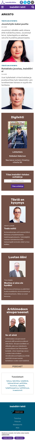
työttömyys (24, 388)
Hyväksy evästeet (8, 438)
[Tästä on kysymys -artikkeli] (17, 214)
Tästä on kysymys (9, 21)
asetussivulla (5, 434)
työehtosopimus (12, 388)
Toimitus (17, 418)
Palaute (17, 421)
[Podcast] (17, 324)
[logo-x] (25, 2)
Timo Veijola (8, 280)
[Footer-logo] (17, 412)
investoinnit (17, 390)
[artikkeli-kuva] (17, 51)
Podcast (17, 366)
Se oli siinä (11, 335)
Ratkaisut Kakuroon (17, 156)
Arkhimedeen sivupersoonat (18, 310)
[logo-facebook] (21, 2)
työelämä (24, 381)
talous (9, 381)
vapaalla (21, 385)
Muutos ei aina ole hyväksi (13, 284)
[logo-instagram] (32, 2)
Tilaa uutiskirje (17, 186)
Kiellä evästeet (19, 438)
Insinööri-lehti (17, 7)
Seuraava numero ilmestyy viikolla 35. (17, 161)
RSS (17, 428)
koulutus (13, 385)
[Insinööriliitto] (14, 2)
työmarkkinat (13, 383)
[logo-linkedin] (28, 2)
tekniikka (16, 381)
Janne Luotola (9, 225)
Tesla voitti (10, 228)
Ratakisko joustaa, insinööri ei (17, 70)
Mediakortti (17, 425)
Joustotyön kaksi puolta (14, 24)
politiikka (23, 383)
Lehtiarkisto (17, 152)
